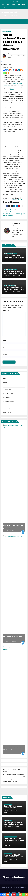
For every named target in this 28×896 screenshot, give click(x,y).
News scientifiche (6, 31)
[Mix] (21, 70)
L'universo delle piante (8, 401)
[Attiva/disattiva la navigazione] (25, 21)
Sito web (5, 354)
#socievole (10, 57)
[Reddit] (10, 70)
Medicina (16, 7)
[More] (7, 73)
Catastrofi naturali (7, 389)
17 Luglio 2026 (9, 810)
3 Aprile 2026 (8, 843)
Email (4, 347)
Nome (4, 340)
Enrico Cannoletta (17, 259)
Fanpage (12, 89)
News (20, 7)
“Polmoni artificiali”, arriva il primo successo (13, 856)
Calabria (13, 4)
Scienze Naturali (9, 12)
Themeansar (13, 889)
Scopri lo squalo (7, 412)
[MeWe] (18, 70)
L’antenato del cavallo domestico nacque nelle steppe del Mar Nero (14, 289)
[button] (19, 21)
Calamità (18, 4)
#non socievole (21, 55)
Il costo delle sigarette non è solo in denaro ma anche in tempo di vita (14, 273)
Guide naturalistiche (12, 892)
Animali (3, 4)
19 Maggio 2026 (9, 826)
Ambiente (23, 4)
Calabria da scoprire (8, 386)
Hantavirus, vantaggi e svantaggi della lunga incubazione (13, 824)
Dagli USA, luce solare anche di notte (13, 807)
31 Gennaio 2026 (9, 859)
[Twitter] (7, 70)
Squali (24, 7)
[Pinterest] (16, 70)
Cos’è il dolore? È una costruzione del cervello (14, 256)
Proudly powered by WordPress (9, 887)
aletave (11, 53)
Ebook (19, 892)
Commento (6, 310)
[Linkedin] (13, 70)
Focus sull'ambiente (8, 393)
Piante (11, 7)
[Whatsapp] (4, 73)
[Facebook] (4, 70)
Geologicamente (5, 7)
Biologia (8, 4)
